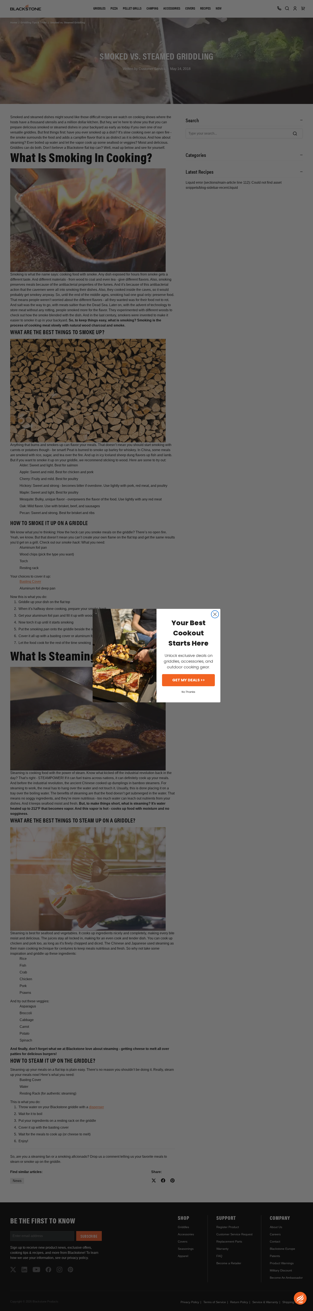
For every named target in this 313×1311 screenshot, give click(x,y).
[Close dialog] (215, 614)
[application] (300, 1298)
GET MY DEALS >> (188, 680)
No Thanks (188, 692)
